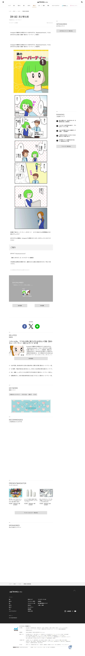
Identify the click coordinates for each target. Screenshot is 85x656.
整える (19, 5)
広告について (30, 599)
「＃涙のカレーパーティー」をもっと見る (21, 285)
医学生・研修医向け (45, 627)
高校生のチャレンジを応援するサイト (47, 634)
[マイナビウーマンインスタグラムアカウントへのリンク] (65, 611)
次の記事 (42, 305)
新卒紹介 (46, 640)
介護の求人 (28, 642)
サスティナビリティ (39, 647)
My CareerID (50, 636)
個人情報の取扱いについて (43, 603)
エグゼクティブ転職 (58, 640)
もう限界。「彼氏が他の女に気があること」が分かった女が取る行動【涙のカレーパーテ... (32, 369)
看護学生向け (39, 627)
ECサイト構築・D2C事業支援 (30, 636)
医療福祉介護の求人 (29, 630)
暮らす (34, 5)
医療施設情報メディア (57, 636)
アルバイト (28, 629)
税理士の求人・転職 (29, 641)
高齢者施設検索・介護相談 (51, 638)
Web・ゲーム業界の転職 (34, 640)
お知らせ (29, 605)
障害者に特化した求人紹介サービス (47, 629)
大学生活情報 (66, 634)
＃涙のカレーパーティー (15, 20)
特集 (48, 5)
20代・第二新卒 (41, 640)
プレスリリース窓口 (31, 601)
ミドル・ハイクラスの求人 (63, 627)
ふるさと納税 (38, 636)
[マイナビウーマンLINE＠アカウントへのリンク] (69, 611)
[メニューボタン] (3, 2)
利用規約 (39, 601)
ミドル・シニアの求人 (37, 629)
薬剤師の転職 (39, 641)
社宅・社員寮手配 (58, 644)
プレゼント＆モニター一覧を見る (31, 512)
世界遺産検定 (49, 635)
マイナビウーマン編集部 (13, 22)
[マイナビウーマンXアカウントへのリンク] (72, 611)
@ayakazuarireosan (20, 253)
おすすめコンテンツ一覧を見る (66, 31)
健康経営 (45, 644)
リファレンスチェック (65, 644)
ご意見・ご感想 (41, 605)
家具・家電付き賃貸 (29, 638)
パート (32, 629)
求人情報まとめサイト (29, 634)
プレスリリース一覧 (31, 603)
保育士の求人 (63, 641)
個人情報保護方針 (52, 647)
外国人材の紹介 (40, 642)
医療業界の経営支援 (34, 642)
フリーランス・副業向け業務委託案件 (60, 629)
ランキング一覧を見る (66, 146)
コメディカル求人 (50, 641)
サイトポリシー (30, 607)
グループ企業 (47, 647)
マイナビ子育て (62, 635)
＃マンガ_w (24, 394)
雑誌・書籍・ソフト (36, 635)
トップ (9, 5)
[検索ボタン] (82, 2)
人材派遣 (27, 640)
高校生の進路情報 (29, 632)
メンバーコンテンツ (55, 5)
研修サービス (28, 644)
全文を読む (31, 358)
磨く (24, 5)
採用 (44, 647)
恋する (29, 5)
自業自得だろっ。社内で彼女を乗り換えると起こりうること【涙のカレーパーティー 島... (32, 375)
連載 (44, 5)
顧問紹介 (34, 641)
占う (39, 5)
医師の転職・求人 (57, 641)
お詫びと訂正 (30, 611)
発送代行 (41, 644)
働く (14, 5)
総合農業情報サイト (55, 635)
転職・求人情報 (52, 627)
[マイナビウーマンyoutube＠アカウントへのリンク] (75, 611)
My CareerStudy (44, 636)
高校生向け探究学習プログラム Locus (39, 632)
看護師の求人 (44, 641)
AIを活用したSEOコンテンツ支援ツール (39, 638)
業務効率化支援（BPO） (35, 644)
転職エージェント (51, 640)
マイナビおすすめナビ (13, 617)
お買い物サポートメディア (66, 636)
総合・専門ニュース (37, 634)
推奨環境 (29, 609)
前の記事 (20, 305)
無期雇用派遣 (68, 641)
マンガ (19, 11)
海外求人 (57, 627)
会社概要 (32, 647)
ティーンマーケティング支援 (58, 634)
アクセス (35, 647)
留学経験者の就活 (33, 627)
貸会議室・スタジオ (51, 644)
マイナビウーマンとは (42, 599)
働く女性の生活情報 (29, 635)
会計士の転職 (64, 640)
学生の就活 (28, 627)
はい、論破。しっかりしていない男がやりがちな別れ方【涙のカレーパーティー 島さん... (32, 372)
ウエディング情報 (43, 635)
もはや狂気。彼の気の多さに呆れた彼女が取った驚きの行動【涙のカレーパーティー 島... (32, 365)
